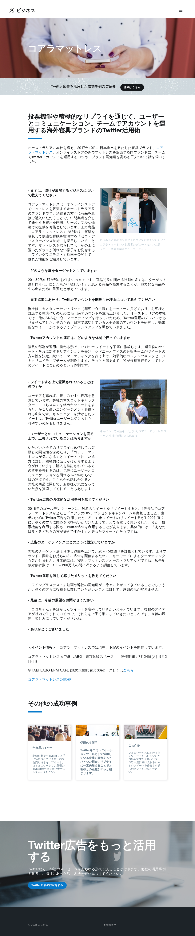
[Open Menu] (180, 10)
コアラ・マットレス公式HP (50, 679)
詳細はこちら (132, 87)
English (109, 924)
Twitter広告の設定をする (47, 885)
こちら (128, 670)
